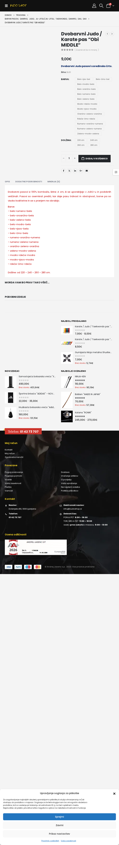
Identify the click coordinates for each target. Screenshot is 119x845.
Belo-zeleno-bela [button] (85, 99)
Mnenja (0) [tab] (53, 181)
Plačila (8, 487)
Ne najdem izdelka (70, 487)
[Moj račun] (94, 6)
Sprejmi (59, 816)
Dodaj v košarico (97, 158)
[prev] (107, 34)
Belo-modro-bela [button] (85, 84)
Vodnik (8, 479)
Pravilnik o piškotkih (50, 840)
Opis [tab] (7, 181)
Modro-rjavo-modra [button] (86, 109)
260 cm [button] (80, 145)
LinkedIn (75, 170)
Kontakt (8, 449)
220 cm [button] (80, 140)
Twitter (69, 170)
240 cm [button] (93, 140)
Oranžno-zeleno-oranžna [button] (89, 113)
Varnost (9, 490)
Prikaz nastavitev (59, 833)
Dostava (65, 472)
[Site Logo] (18, 5)
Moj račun (10, 453)
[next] (112, 34)
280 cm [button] (93, 145)
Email (86, 170)
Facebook (63, 170)
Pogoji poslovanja (14, 472)
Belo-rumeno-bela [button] (86, 94)
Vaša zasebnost (68, 840)
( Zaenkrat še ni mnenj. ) (87, 49)
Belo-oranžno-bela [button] (86, 89)
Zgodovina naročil (14, 457)
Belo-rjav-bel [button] (83, 79)
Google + (80, 170)
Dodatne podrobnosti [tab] (28, 181)
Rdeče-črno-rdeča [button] (86, 118)
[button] (114, 793)
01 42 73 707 (29, 431)
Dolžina (66, 140)
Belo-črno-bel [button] (102, 79)
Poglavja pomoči (13, 475)
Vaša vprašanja (69, 483)
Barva (65, 79)
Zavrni (59, 825)
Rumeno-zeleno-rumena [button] (89, 128)
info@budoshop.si (73, 508)
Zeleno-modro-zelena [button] (88, 133)
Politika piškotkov (69, 490)
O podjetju (66, 479)
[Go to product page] (67, 330)
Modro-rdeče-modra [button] (87, 104)
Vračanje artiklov (69, 475)
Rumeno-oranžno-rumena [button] (90, 123)
